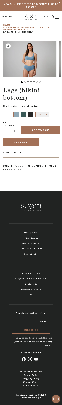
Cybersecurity (31, 385)
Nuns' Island (31, 238)
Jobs (31, 294)
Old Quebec (31, 232)
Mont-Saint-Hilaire (31, 248)
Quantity (9, 125)
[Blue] (16, 114)
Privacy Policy (31, 382)
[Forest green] (23, 114)
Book (4, 17)
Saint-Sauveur (30, 243)
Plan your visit (31, 273)
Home (7, 25)
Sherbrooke (31, 254)
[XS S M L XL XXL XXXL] (42, 114)
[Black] (30, 114)
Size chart (21, 143)
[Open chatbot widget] (56, 399)
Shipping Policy (31, 378)
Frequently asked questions (31, 278)
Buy (11, 17)
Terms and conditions (31, 371)
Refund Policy (31, 375)
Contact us (31, 284)
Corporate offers (31, 289)
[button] (46, 17)
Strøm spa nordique (31, 398)
